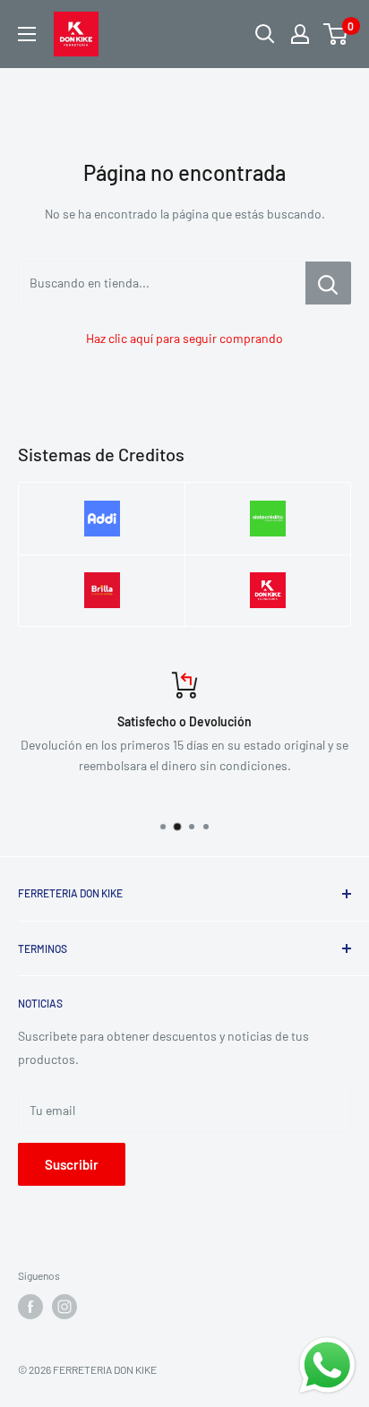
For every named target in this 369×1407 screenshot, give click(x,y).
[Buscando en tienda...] (328, 283)
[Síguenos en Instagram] (64, 1306)
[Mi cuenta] (300, 34)
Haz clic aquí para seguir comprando (184, 338)
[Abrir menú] (27, 34)
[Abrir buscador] (265, 34)
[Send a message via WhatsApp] (327, 1365)
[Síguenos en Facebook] (30, 1306)
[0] (336, 34)
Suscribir (72, 1164)
